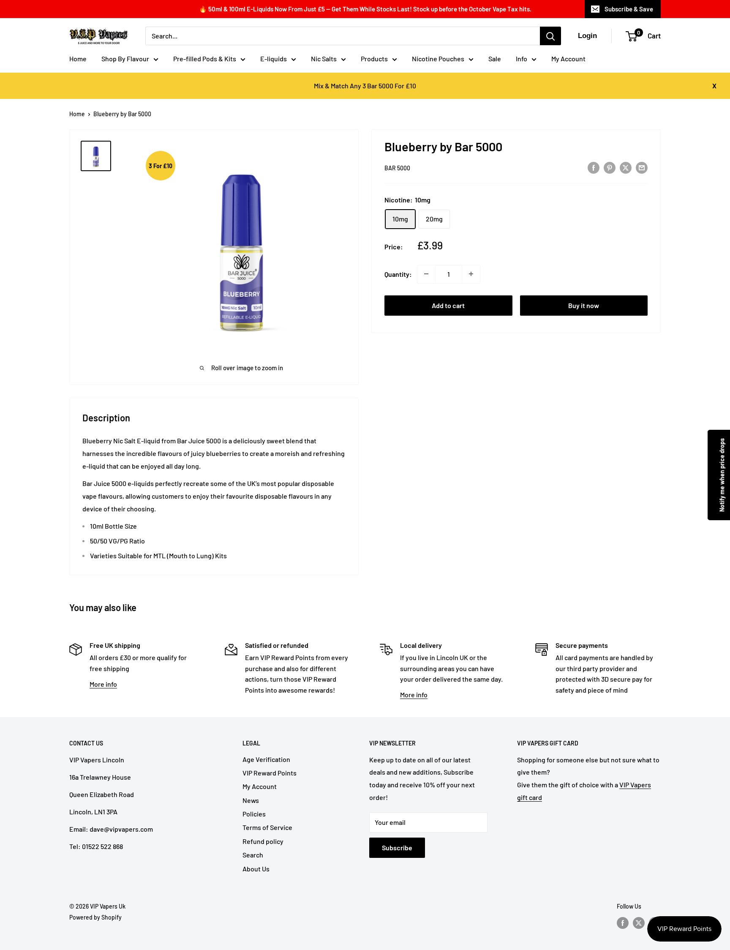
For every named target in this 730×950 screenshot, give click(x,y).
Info (521, 59)
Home (78, 59)
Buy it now (583, 305)
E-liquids (273, 59)
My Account (568, 59)
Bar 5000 (397, 168)
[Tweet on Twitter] (626, 167)
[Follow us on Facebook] (623, 922)
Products (374, 59)
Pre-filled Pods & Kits (204, 59)
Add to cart (448, 305)
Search (252, 855)
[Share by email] (642, 167)
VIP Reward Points (269, 773)
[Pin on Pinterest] (610, 167)
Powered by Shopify (95, 917)
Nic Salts (324, 59)
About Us (256, 869)
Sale (494, 59)
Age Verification (266, 759)
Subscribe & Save (629, 9)
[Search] (550, 36)
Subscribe (397, 848)
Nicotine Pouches (438, 59)
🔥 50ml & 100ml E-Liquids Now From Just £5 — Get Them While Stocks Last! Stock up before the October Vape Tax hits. (365, 9)
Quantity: (398, 274)
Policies (254, 814)
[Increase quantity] (471, 274)
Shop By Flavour (125, 59)
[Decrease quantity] (426, 274)
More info (103, 684)
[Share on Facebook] (593, 167)
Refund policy (262, 841)
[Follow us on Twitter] (639, 922)
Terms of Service (267, 827)
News (250, 800)
